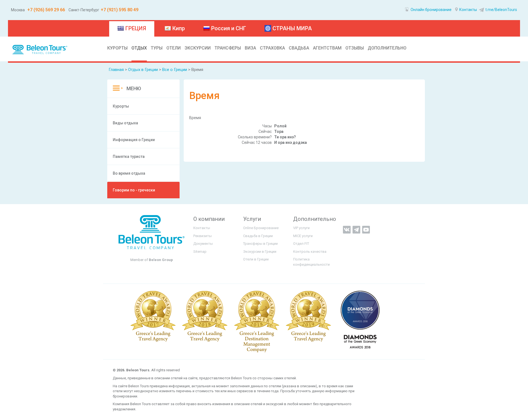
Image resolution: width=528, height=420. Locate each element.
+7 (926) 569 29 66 (45, 9)
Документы (203, 243)
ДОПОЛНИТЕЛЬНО (387, 48)
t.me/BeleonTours (501, 9)
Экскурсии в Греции (259, 251)
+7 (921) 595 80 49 (119, 9)
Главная (116, 69)
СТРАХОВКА (272, 48)
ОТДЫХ (139, 48)
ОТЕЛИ (173, 48)
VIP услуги (301, 228)
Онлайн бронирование (431, 9)
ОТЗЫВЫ (354, 48)
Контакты (468, 9)
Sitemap (200, 251)
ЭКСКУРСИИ (198, 48)
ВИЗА (250, 48)
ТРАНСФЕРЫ (228, 48)
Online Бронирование (261, 228)
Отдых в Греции (143, 69)
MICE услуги (303, 236)
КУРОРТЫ (117, 48)
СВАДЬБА (299, 48)
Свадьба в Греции (258, 236)
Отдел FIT (301, 243)
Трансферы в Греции (260, 243)
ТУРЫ (157, 48)
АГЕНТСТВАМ (327, 48)
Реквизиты (202, 236)
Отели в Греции (256, 259)
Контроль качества (309, 251)
